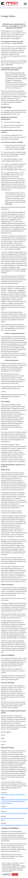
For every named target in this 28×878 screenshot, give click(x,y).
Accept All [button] (15, 874)
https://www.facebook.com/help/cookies (13, 794)
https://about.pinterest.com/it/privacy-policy (14, 813)
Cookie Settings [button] (6, 874)
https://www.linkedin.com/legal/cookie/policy (14, 825)
